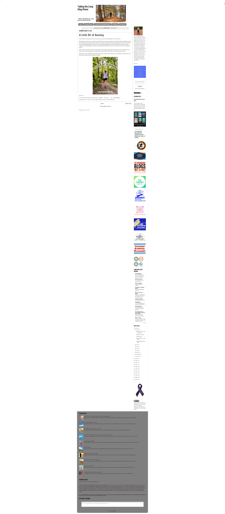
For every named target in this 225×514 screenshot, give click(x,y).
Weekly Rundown (111, 99)
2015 (136, 377)
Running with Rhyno (139, 299)
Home (102, 103)
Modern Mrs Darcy (138, 279)
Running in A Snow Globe (89, 466)
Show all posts (114, 28)
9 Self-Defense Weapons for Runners (91, 453)
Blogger (114, 511)
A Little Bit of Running (91, 35)
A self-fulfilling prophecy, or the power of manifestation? (140, 304)
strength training (98, 99)
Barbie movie (84, 99)
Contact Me (122, 24)
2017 (136, 373)
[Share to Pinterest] (119, 97)
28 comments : (106, 97)
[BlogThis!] (115, 97)
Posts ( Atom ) (87, 110)
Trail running (104, 99)
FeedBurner (142, 88)
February (138, 354)
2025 (136, 358)
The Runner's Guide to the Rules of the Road (92, 428)
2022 (136, 364)
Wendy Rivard (136, 404)
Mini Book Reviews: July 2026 (140, 339)
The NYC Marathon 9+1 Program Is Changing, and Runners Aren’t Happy (139, 276)
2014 (136, 379)
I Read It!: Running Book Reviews (102, 24)
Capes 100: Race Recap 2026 (140, 300)
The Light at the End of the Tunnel (90, 422)
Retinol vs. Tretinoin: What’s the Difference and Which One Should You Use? (140, 296)
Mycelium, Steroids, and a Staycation (140, 332)
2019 (136, 370)
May (137, 348)
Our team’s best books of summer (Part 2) (139, 281)
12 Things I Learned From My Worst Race (92, 459)
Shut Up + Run (138, 317)
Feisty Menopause (138, 306)
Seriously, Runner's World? (89, 441)
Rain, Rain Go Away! (140, 334)
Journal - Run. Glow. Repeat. (139, 293)
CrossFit (89, 99)
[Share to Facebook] (117, 97)
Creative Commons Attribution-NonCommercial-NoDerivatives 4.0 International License (140, 407)
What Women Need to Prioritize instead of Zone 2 (139, 315)
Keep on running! (138, 283)
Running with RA (88, 24)
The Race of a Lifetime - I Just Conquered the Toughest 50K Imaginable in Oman (140, 320)
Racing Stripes (137, 302)
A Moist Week (139, 336)
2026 (136, 328)
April (137, 350)
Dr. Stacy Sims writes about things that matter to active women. (140, 312)
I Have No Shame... (87, 447)
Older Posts (128, 103)
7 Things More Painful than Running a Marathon (93, 472)
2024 (136, 360)
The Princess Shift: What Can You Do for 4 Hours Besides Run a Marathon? (98, 435)
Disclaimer (115, 24)
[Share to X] (116, 97)
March (137, 352)
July (137, 344)
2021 (136, 366)
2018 (136, 372)
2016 (136, 375)
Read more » (81, 95)
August (137, 330)
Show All (144, 322)
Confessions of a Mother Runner (139, 288)
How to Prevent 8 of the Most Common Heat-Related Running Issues (97, 416)
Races (81, 24)
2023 (136, 362)
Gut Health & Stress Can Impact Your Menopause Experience (139, 308)
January (137, 356)
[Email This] (113, 97)
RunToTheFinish (138, 273)
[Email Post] (111, 97)
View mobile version (105, 106)
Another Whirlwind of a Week (140, 342)
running (93, 99)
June (137, 346)
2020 (136, 368)
